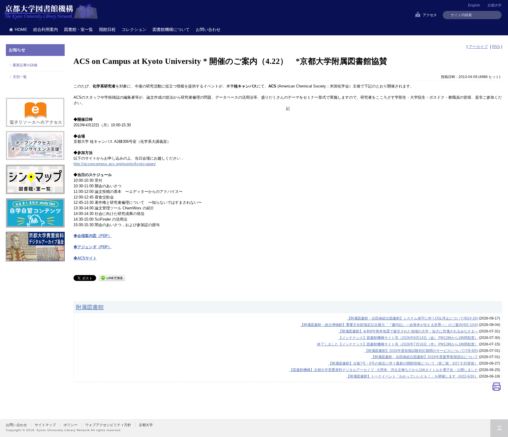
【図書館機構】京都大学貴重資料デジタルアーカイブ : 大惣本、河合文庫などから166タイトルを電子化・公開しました (383, 370)
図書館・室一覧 (78, 29)
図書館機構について (171, 29)
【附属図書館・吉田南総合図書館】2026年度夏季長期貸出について (424, 357)
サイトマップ (45, 425)
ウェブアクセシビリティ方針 (108, 425)
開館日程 (107, 29)
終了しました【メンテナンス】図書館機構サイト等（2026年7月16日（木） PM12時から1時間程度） (397, 344)
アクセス (430, 15)
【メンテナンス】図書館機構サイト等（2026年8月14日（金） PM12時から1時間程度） (408, 338)
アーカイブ (478, 46)
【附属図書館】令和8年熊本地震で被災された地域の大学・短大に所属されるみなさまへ (408, 331)
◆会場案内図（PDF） (92, 236)
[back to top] (499, 428)
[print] (496, 388)
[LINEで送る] (112, 277)
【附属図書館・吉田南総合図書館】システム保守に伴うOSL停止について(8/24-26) (412, 318)
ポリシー (70, 425)
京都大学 (494, 5)
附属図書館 (90, 307)
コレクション (134, 29)
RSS (496, 46)
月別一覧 (20, 77)
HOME (21, 29)
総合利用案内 (45, 29)
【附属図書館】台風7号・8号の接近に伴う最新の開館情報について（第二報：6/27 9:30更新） (403, 363)
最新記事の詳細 (25, 65)
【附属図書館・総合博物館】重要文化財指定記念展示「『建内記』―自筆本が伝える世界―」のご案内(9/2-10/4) (389, 325)
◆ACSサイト (85, 258)
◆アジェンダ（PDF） (92, 247)
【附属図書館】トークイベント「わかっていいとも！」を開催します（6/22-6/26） (412, 376)
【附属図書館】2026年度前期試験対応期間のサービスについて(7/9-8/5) (421, 351)
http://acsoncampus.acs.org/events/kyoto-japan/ (114, 164)
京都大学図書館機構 (51, 12)
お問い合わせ (208, 29)
